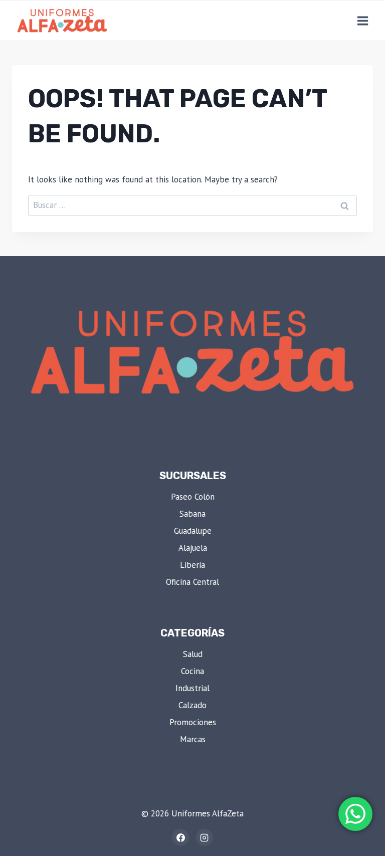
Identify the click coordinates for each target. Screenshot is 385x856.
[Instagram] (204, 837)
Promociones (192, 722)
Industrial (192, 688)
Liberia (192, 564)
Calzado (192, 705)
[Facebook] (180, 837)
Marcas (193, 739)
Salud (193, 654)
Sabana (192, 513)
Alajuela (192, 547)
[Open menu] (362, 21)
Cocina (192, 671)
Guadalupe (193, 530)
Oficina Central (192, 581)
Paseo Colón (193, 496)
